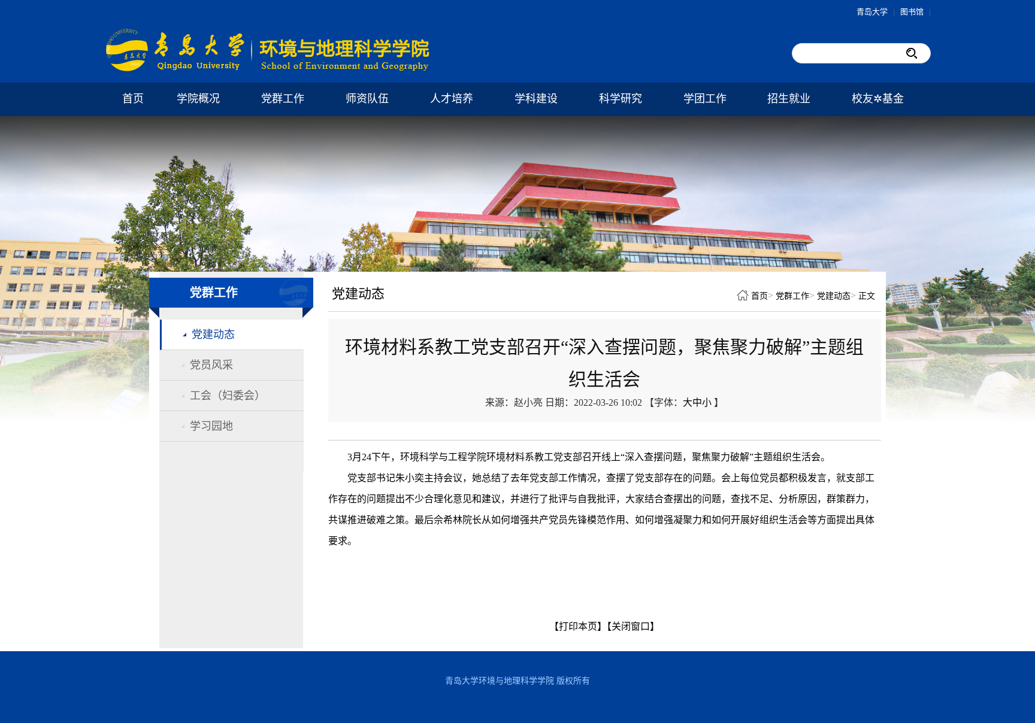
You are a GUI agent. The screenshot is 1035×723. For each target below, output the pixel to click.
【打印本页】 (578, 626)
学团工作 (705, 99)
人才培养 (451, 99)
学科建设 (536, 99)
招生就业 (788, 99)
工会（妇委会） (227, 396)
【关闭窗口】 (633, 626)
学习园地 (211, 426)
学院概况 (198, 99)
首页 (133, 99)
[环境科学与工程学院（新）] (269, 69)
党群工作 (282, 99)
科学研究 (620, 99)
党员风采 (211, 365)
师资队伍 (367, 99)
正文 (866, 295)
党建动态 (213, 335)
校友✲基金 (878, 99)
